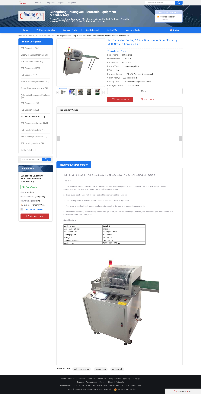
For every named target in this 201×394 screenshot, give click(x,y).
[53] (35, 96)
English (176, 30)
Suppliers (51, 3)
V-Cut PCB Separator (45, 36)
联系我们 (136, 379)
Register (72, 3)
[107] (29, 75)
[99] (30, 110)
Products (38, 3)
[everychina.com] (25, 3)
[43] (34, 88)
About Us (91, 379)
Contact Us (112, 30)
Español (103, 382)
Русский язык (91, 382)
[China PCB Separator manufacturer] (31, 16)
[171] (33, 116)
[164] (30, 48)
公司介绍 (126, 379)
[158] (30, 68)
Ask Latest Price (118, 51)
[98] (30, 103)
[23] (34, 137)
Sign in (61, 3)
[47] (28, 150)
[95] (33, 130)
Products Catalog (47, 30)
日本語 (110, 382)
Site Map (117, 379)
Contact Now (36, 216)
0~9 (139, 385)
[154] (35, 82)
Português (120, 382)
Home (25, 30)
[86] (34, 55)
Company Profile (70, 30)
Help (110, 379)
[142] (34, 123)
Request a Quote (132, 30)
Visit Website (31, 187)
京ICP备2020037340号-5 (126, 389)
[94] (32, 61)
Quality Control (92, 30)
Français (80, 382)
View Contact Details (33, 209)
